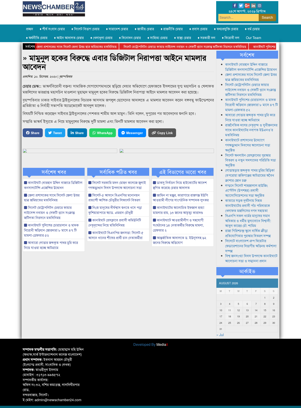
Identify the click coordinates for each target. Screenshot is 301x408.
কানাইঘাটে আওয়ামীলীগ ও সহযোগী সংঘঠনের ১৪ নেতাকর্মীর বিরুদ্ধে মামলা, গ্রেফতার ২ (178, 225)
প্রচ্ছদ (29, 28)
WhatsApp (105, 133)
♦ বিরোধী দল (230, 37)
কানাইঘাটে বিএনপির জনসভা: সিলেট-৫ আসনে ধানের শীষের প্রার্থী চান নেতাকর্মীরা (115, 235)
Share (35, 133)
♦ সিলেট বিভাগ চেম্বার (85, 28)
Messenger (134, 133)
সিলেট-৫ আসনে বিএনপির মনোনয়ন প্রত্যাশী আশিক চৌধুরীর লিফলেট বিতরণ (114, 198)
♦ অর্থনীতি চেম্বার (36, 37)
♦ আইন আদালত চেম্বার (69, 37)
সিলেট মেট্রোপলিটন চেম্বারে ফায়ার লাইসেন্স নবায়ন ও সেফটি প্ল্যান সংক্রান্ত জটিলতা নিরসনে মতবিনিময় (179, 46)
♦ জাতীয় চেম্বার (144, 28)
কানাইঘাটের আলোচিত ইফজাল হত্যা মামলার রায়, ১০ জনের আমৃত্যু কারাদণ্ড (178, 210)
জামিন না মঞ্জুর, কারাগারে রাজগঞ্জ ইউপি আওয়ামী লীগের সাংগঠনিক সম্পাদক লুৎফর (181, 198)
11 (229, 310)
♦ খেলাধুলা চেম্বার (101, 37)
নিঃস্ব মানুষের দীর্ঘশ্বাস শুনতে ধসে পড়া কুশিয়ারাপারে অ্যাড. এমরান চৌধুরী (115, 210)
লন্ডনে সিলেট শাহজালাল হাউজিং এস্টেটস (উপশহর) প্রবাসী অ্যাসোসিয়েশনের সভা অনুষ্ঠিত (246, 190)
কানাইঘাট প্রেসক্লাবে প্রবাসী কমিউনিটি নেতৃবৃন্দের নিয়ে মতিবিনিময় (114, 222)
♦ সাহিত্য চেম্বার (157, 37)
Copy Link (165, 133)
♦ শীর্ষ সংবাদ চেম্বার (52, 28)
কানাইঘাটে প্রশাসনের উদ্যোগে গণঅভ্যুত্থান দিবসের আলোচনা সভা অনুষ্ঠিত (247, 145)
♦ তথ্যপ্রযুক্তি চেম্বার (226, 28)
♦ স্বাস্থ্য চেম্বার (182, 37)
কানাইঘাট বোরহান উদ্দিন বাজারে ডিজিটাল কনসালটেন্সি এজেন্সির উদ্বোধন (53, 185)
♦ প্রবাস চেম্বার (198, 28)
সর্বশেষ (247, 55)
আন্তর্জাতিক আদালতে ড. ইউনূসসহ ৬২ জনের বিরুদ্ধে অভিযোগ (179, 240)
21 (256, 316)
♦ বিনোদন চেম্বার (130, 37)
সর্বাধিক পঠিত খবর (118, 172)
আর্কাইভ (247, 271)
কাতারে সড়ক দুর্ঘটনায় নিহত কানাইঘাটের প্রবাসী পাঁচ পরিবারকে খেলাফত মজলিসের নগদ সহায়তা (247, 205)
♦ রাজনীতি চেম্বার (172, 28)
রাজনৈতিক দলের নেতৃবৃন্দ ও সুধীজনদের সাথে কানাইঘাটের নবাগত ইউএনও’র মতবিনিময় (251, 130)
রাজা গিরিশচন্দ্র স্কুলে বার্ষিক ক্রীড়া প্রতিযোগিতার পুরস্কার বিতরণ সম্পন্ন (248, 233)
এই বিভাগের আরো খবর (182, 172)
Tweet (57, 133)
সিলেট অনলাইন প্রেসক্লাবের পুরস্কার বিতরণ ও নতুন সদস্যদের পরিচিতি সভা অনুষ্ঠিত (250, 160)
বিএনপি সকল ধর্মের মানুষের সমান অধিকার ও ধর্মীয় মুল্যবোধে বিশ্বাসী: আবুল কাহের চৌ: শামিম (248, 220)
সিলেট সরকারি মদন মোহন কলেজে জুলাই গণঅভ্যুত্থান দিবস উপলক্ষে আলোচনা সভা (117, 185)
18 (229, 316)
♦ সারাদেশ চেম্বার (117, 28)
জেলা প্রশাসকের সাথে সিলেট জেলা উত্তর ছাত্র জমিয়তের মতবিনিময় (71, 46)
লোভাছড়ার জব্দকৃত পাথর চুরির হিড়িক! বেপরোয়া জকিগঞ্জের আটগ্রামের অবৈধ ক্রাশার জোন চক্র (250, 175)
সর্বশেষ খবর (54, 172)
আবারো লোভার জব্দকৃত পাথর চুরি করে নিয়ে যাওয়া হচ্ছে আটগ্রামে (51, 245)
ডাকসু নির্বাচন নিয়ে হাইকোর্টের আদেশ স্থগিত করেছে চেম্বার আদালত (180, 185)
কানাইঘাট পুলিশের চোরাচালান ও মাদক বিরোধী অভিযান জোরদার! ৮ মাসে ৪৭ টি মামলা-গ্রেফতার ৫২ (51, 230)
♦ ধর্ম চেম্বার (252, 28)
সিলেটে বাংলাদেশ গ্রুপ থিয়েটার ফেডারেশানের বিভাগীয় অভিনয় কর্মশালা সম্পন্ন (251, 245)
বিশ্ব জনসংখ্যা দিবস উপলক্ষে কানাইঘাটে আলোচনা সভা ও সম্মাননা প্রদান (251, 258)
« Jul (220, 334)
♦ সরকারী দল (206, 37)
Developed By (150, 344)
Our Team (253, 37)
